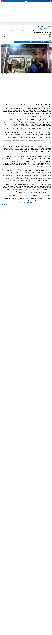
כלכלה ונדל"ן (45, 26)
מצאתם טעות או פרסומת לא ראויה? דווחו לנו (25, 202)
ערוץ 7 (49, 26)
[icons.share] (2, 1)
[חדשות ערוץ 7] (26, 1)
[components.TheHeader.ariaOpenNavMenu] (43, 1)
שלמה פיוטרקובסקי (43, 34)
